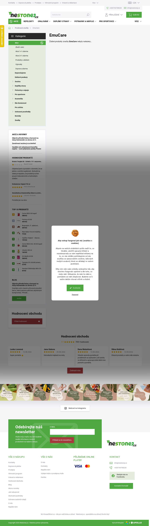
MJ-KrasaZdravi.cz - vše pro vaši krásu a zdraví (58, 514)
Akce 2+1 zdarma (21, 56)
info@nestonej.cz (120, 463)
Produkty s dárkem (22, 60)
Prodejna (38, 3)
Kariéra (43, 477)
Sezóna (18, 81)
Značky (17, 120)
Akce (17, 43)
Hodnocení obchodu (75, 336)
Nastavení (75, 294)
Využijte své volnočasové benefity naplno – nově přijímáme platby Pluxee (26, 148)
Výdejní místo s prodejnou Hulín (52, 473)
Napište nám (13, 507)
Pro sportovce (20, 94)
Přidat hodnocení (20, 321)
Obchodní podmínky (15, 496)
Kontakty (11, 3)
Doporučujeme (20, 73)
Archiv (19, 298)
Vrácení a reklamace (69, 3)
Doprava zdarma (21, 69)
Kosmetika (19, 99)
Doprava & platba (25, 3)
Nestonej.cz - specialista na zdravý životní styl (92, 514)
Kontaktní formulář (121, 486)
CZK (134, 3)
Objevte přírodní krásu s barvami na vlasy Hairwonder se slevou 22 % (25, 139)
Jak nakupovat (13, 492)
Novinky (18, 116)
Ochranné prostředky (22, 112)
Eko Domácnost (20, 103)
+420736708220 (120, 468)
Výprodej (18, 64)
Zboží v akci (19, 47)
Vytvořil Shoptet (118, 523)
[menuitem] (14, 21)
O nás (10, 503)
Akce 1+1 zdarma (21, 51)
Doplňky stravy (20, 86)
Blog (10, 485)
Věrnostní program (51, 3)
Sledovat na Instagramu (77, 408)
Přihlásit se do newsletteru (61, 440)
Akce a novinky (13, 488)
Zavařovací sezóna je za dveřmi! (24, 143)
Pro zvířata (19, 107)
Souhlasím (76, 288)
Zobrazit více (75, 370)
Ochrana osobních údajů (17, 499)
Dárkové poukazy (21, 77)
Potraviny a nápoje (22, 90)
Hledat (88, 15)
